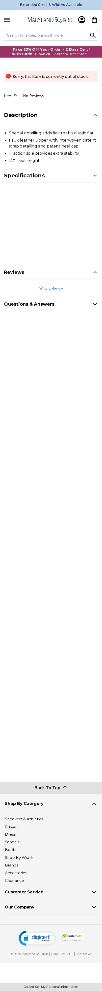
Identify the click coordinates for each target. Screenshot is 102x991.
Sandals (12, 842)
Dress (10, 834)
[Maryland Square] (50, 20)
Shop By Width (19, 857)
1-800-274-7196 (62, 954)
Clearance (14, 880)
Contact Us (83, 954)
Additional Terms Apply (70, 54)
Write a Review (51, 288)
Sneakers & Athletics (24, 819)
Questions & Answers (29, 304)
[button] (37, 938)
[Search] (93, 35)
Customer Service (24, 892)
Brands (11, 865)
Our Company (19, 907)
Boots (10, 849)
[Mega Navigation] (7, 20)
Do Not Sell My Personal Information (51, 987)
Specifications (24, 175)
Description (21, 115)
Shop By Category (24, 803)
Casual (11, 826)
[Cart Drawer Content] (94, 19)
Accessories (16, 872)
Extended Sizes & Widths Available (51, 4)
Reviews (14, 272)
